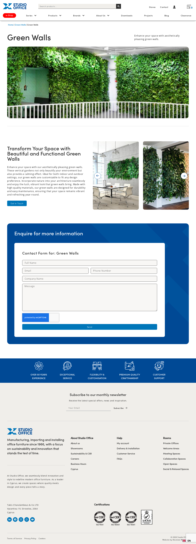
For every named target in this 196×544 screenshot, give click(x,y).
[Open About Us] (108, 15)
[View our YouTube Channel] (32, 519)
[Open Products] (60, 15)
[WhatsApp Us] (26, 519)
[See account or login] (175, 7)
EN (189, 540)
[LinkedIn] (9, 519)
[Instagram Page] (21, 519)
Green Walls (20, 24)
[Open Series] (35, 15)
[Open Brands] (83, 15)
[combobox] (77, 6)
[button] (97, 176)
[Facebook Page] (15, 519)
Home (10, 24)
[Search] (118, 6)
